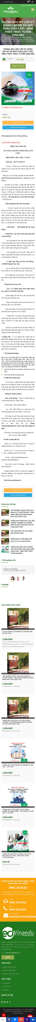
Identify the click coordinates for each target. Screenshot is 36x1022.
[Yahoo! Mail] (27, 1019)
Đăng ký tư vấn (18, 66)
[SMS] (15, 1019)
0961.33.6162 (9, 2)
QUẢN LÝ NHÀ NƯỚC (9, 970)
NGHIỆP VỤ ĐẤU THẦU (10, 967)
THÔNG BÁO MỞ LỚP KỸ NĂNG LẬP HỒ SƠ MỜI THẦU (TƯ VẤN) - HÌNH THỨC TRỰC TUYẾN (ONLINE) (16, 855)
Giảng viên (6, 990)
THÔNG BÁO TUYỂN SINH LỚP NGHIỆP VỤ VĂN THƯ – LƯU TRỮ (17, 765)
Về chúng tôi (6, 983)
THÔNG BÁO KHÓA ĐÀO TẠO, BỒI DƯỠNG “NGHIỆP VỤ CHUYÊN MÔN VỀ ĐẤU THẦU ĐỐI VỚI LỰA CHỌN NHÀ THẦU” (23, 524)
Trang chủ (7, 37)
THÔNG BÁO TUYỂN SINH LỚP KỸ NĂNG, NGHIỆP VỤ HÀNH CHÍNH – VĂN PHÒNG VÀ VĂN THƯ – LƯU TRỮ (18, 811)
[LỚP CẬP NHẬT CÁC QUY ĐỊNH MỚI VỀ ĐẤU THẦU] (5, 533)
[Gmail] (21, 1019)
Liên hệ (7, 957)
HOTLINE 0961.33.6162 (18, 127)
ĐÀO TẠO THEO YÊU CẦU (10, 974)
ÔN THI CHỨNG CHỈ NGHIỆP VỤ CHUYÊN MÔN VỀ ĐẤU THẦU (17, 632)
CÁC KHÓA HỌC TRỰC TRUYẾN (21, 37)
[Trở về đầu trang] (30, 1016)
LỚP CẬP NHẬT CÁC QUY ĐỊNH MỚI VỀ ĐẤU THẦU (22, 532)
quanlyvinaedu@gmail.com (28, 5)
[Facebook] (9, 1019)
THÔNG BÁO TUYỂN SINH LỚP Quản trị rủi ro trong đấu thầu (21, 540)
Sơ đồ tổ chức (7, 986)
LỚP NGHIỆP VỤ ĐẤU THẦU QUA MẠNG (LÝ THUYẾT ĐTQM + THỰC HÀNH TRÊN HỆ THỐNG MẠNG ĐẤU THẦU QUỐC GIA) (22, 513)
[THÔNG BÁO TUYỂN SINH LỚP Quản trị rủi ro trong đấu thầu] (5, 541)
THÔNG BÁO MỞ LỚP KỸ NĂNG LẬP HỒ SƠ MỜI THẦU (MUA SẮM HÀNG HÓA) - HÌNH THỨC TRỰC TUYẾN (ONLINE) (22, 550)
